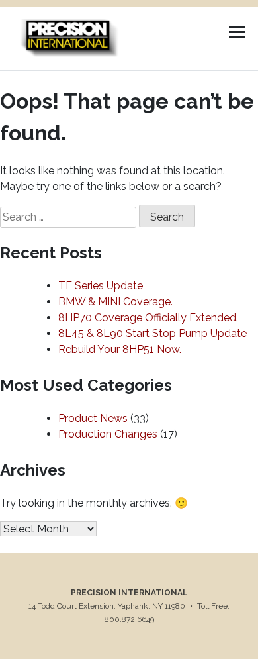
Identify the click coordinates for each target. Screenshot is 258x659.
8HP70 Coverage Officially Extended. (148, 317)
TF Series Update (100, 285)
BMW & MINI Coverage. (115, 301)
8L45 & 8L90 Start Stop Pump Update (152, 333)
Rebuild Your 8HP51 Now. (119, 349)
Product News (93, 418)
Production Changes (107, 434)
